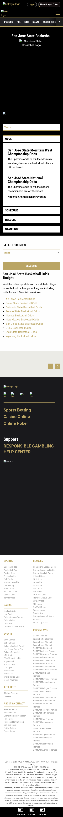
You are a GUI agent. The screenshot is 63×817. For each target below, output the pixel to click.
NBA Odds (37, 585)
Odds (8, 138)
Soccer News (39, 610)
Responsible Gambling (29, 446)
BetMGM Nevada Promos (44, 701)
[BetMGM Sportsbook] (13, 4)
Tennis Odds (9, 598)
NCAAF (35, 22)
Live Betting (9, 585)
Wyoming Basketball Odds (21, 336)
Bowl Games (9, 640)
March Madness (11, 680)
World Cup (8, 674)
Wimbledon (9, 671)
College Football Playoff (14, 646)
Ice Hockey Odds (11, 582)
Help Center (17, 452)
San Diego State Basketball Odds (24, 323)
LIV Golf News (39, 576)
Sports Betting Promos (43, 639)
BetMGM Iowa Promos (43, 664)
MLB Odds (37, 579)
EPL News (37, 604)
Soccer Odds (10, 595)
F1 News (37, 619)
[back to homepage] (8, 13)
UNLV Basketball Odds (19, 327)
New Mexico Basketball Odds (22, 319)
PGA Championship (12, 658)
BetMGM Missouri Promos (44, 698)
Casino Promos (40, 636)
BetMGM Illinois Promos (43, 657)
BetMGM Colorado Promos (45, 654)
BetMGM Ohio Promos (43, 719)
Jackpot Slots (10, 611)
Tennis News (39, 613)
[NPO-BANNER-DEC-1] (31, 115)
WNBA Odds (38, 601)
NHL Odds (37, 592)
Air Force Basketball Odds (20, 299)
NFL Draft (8, 655)
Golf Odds (8, 579)
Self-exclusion (10, 725)
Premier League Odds (42, 598)
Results (10, 219)
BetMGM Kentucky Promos (45, 670)
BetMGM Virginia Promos (44, 735)
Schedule (11, 210)
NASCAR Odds (10, 592)
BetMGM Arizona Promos (44, 651)
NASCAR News (39, 607)
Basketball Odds (11, 570)
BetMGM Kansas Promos (44, 667)
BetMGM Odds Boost (42, 648)
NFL (19, 22)
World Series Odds (12, 677)
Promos (8, 22)
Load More (31, 266)
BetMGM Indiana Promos (44, 661)
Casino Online (17, 416)
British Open (9, 643)
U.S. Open (8, 668)
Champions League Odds (44, 567)
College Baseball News (43, 616)
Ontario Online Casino (14, 626)
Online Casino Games (13, 617)
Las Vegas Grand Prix (13, 649)
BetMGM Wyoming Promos (45, 750)
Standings (12, 229)
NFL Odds (37, 589)
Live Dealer (9, 614)
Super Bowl (9, 661)
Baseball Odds (10, 567)
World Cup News (40, 622)
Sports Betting (17, 410)
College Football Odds (43, 573)
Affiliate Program (11, 693)
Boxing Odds (9, 573)
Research (8, 719)
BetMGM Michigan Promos (45, 688)
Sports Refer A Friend (42, 642)
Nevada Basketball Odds (20, 315)
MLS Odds (37, 582)
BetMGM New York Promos (45, 710)
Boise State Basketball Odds (22, 303)
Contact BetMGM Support (15, 716)
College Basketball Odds (44, 570)
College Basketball (12, 652)
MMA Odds (9, 589)
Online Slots (9, 623)
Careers (7, 696)
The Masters (9, 665)
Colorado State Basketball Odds (24, 307)
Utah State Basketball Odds (21, 331)
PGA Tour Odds (40, 595)
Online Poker (16, 423)
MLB (26, 22)
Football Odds (10, 576)
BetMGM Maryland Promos (45, 679)
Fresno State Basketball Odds (23, 311)
